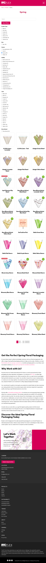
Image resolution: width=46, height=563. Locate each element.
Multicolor (5, 108)
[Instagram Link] (12, 560)
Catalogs (3, 529)
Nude (4, 110)
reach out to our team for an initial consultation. (24, 364)
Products (6, 7)
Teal (4, 122)
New (4, 44)
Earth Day (5, 65)
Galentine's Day (6, 68)
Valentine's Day (6, 86)
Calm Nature (3, 511)
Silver (4, 120)
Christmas (5, 63)
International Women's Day (9, 76)
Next (27, 341)
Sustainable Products (5, 503)
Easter (5, 66)
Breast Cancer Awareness (8, 61)
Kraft (5, 102)
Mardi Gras (5, 77)
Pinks (5, 115)
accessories (18, 362)
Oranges (5, 111)
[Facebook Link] (7, 560)
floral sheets (4, 362)
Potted (5, 32)
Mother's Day (6, 79)
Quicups (2, 494)
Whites (5, 124)
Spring (5, 52)
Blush (4, 95)
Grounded (3, 514)
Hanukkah (5, 72)
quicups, (13, 362)
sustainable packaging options (15, 392)
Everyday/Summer (7, 49)
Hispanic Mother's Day (8, 74)
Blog (2, 531)
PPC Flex (33, 374)
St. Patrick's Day (7, 83)
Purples (5, 117)
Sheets (5, 34)
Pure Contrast (4, 516)
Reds (4, 119)
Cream (5, 99)
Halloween (5, 70)
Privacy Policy (4, 537)
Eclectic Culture (4, 512)
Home (2, 7)
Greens (5, 100)
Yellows (5, 126)
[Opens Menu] (44, 3)
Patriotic (5, 81)
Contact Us (3, 524)
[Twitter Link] (10, 560)
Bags (4, 28)
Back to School (6, 59)
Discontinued (6, 131)
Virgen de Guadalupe (7, 88)
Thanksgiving (6, 85)
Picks (4, 30)
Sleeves (5, 35)
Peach (5, 113)
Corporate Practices (5, 501)
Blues (5, 93)
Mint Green (5, 106)
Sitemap (31, 560)
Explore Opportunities (8, 461)
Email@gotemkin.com (5, 474)
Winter (5, 54)
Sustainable (6, 37)
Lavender (5, 104)
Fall (4, 51)
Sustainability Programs (5, 505)
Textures (5, 39)
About (2, 522)
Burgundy (5, 97)
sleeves (9, 362)
